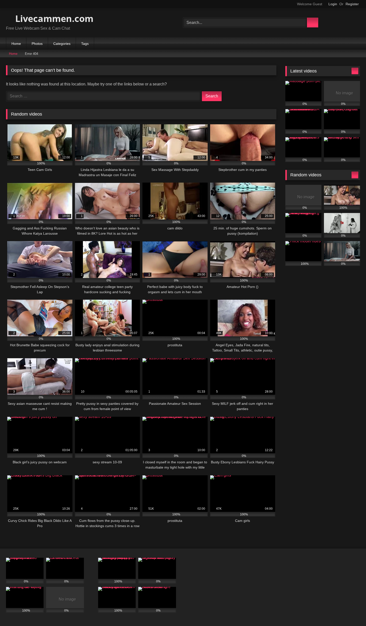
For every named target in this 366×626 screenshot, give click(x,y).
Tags (85, 44)
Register (352, 4)
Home (16, 44)
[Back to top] (351, 611)
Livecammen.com (53, 18)
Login (332, 4)
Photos (37, 44)
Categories (61, 44)
